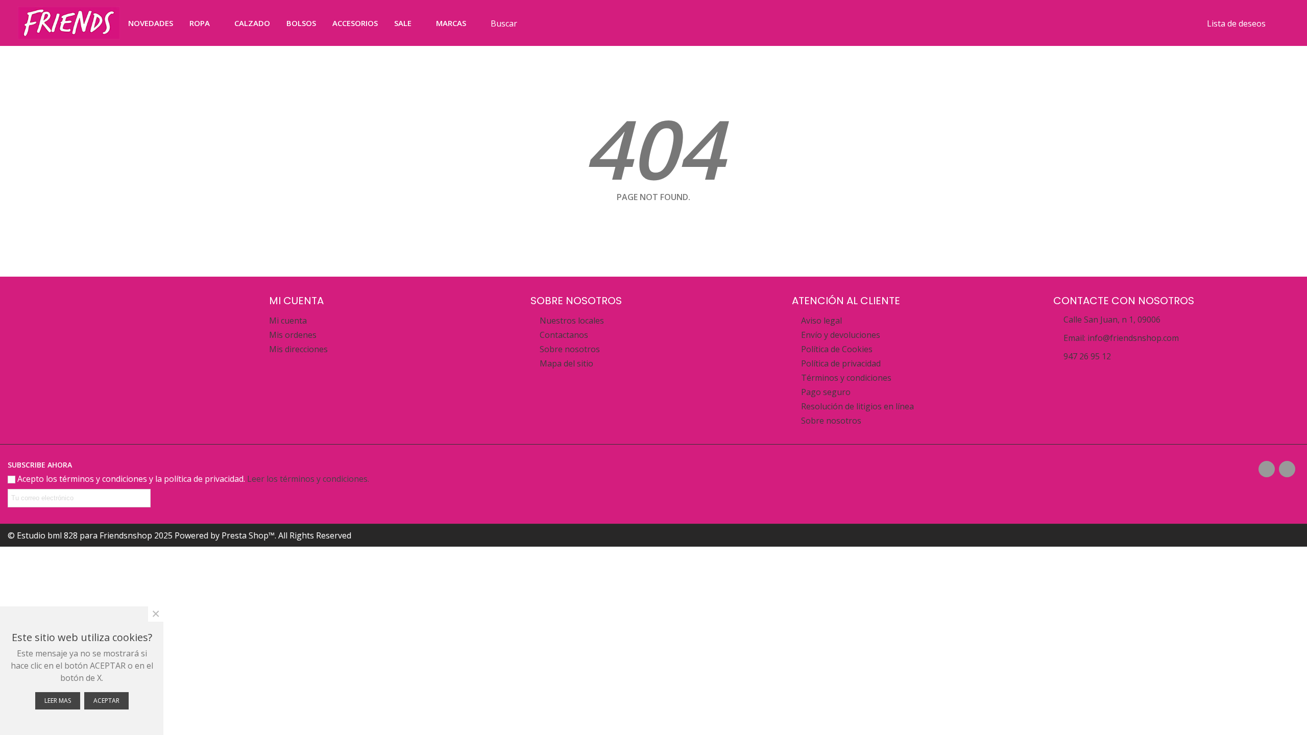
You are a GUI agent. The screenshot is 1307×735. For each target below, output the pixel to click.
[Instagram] (1287, 469)
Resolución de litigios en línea (857, 406)
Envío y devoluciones (840, 334)
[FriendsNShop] (69, 23)
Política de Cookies (837, 349)
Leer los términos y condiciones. (308, 478)
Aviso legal (821, 320)
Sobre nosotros (570, 349)
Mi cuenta (288, 320)
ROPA (199, 23)
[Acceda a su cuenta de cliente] (1280, 23)
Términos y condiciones (846, 377)
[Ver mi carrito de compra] (1181, 23)
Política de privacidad (841, 363)
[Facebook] (1266, 469)
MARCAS (451, 23)
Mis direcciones (298, 349)
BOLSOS (301, 23)
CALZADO (252, 23)
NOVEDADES (150, 23)
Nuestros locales (572, 320)
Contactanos (564, 334)
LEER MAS (57, 700)
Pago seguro (826, 392)
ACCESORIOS (355, 23)
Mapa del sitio (566, 363)
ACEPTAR (106, 700)
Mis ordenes (293, 334)
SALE (403, 23)
